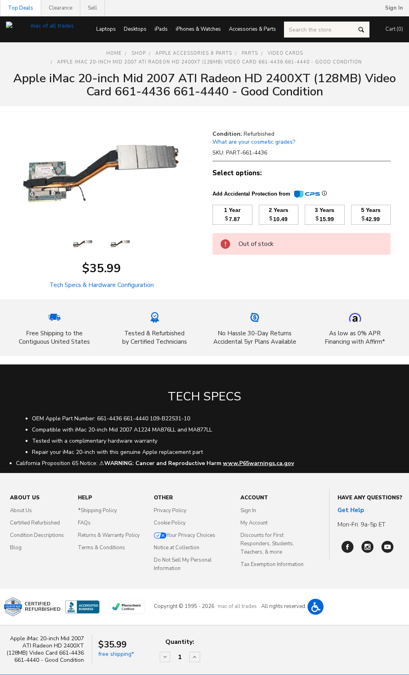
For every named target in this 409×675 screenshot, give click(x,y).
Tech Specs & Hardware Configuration (102, 285)
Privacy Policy (170, 510)
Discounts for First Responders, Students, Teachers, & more (267, 544)
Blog (16, 547)
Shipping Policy (97, 510)
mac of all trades (237, 606)
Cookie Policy (170, 523)
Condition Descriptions (37, 535)
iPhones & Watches (198, 29)
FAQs (84, 523)
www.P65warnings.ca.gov (258, 463)
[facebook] (347, 547)
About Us (21, 510)
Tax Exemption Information (272, 564)
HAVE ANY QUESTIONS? (370, 497)
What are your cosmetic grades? (253, 142)
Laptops (106, 29)
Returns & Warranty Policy (109, 535)
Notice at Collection (176, 547)
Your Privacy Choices (191, 535)
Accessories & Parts (252, 29)
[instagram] (367, 547)
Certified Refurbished (35, 523)
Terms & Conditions (101, 547)
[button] (316, 607)
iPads (161, 29)
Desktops (135, 29)
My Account (254, 523)
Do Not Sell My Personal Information (183, 564)
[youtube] (387, 547)
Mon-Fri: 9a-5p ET (361, 525)
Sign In (248, 510)
